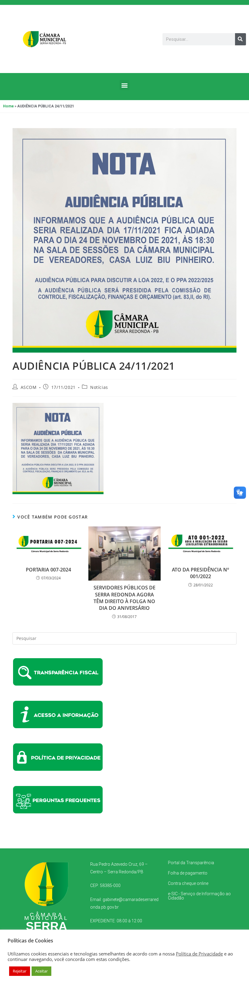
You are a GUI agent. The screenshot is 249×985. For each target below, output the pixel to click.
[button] (125, 85)
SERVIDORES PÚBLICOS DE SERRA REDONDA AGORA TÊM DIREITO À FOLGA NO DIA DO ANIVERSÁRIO (124, 597)
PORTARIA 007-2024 (48, 569)
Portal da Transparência (191, 862)
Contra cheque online (188, 883)
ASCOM (29, 387)
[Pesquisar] (240, 39)
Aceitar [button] (41, 971)
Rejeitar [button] (19, 971)
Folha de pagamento (187, 873)
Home (8, 106)
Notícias (99, 387)
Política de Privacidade (199, 953)
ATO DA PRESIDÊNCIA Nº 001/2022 (200, 573)
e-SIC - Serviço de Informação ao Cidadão (199, 895)
